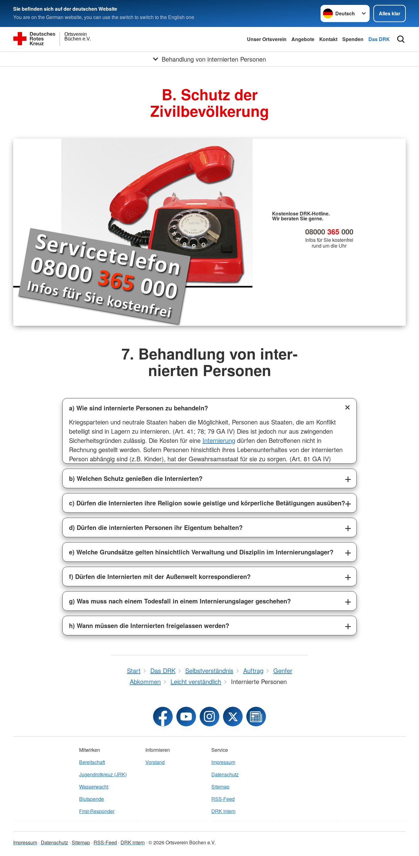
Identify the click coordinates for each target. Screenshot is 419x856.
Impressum (223, 762)
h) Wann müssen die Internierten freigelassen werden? (149, 625)
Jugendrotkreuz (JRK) (103, 774)
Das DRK (379, 39)
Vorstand (155, 762)
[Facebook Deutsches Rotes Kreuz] (163, 716)
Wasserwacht (93, 786)
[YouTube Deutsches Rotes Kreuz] (186, 716)
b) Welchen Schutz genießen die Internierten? (135, 478)
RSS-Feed (223, 798)
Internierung (218, 440)
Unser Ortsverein (266, 39)
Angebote (302, 39)
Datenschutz (225, 774)
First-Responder (96, 811)
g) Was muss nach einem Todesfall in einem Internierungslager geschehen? (180, 600)
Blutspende (91, 798)
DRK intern (223, 811)
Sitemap (220, 786)
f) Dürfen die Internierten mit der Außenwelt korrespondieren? (160, 576)
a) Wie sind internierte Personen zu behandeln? (138, 407)
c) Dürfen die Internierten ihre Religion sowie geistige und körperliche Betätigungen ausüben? (207, 502)
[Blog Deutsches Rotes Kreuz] (256, 716)
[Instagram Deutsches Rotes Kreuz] (209, 716)
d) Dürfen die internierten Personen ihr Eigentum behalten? (156, 527)
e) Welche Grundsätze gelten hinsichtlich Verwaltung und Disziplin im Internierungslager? (201, 551)
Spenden (352, 39)
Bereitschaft (92, 762)
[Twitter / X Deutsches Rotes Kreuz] (233, 716)
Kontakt (328, 39)
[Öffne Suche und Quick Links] (401, 39)
